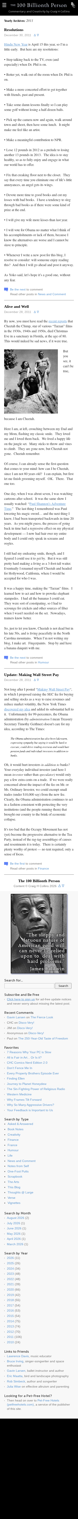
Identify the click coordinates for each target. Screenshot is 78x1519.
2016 (10, 1310)
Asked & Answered (20, 1124)
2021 (10, 1284)
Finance (43, 868)
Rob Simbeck (16, 1381)
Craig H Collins (60, 11)
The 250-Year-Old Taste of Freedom (43, 1038)
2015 (10, 1316)
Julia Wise (14, 1386)
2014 (10, 1321)
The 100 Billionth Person (39, 881)
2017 (10, 1305)
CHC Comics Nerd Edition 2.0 (27, 1062)
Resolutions (13, 30)
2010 (10, 1342)
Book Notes (15, 1129)
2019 (10, 1295)
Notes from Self (18, 1166)
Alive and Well (16, 306)
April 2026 (14, 1239)
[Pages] (4, 5)
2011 (10, 1337)
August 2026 (15, 1218)
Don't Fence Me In (19, 1068)
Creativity (14, 1134)
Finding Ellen (16, 1078)
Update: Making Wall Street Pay (31, 675)
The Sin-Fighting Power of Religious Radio (36, 1089)
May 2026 (14, 1233)
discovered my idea (17, 709)
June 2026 (14, 1228)
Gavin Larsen (16, 1017)
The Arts (13, 1182)
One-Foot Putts (18, 1171)
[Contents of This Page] (73, 5)
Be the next (18, 289)
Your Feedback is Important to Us (30, 1110)
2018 (10, 1300)
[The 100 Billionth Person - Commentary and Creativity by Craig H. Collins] (39, 5)
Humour (43, 662)
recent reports (58, 321)
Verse (11, 1197)
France (12, 1145)
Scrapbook (15, 1176)
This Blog (14, 1187)
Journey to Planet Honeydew (26, 1084)
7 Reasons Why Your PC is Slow (29, 1052)
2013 (10, 1326)
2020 (10, 1289)
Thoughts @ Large (20, 1192)
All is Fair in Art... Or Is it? (24, 1057)
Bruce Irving (15, 1361)
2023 (10, 1273)
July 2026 (13, 1223)
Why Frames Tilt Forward (24, 1099)
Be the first (17, 863)
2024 (10, 1268)
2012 (10, 1331)
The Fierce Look (42, 1017)
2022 (10, 1279)
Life (10, 1155)
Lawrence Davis (18, 1356)
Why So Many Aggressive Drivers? (30, 1104)
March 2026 (15, 1244)
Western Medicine (19, 1094)
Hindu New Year (16, 44)
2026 (10, 1258)
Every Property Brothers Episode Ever (33, 1073)
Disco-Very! (26, 1022)
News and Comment (52, 294)
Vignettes (14, 1203)
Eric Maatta (15, 1376)
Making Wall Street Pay (53, 689)
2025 (10, 1263)
